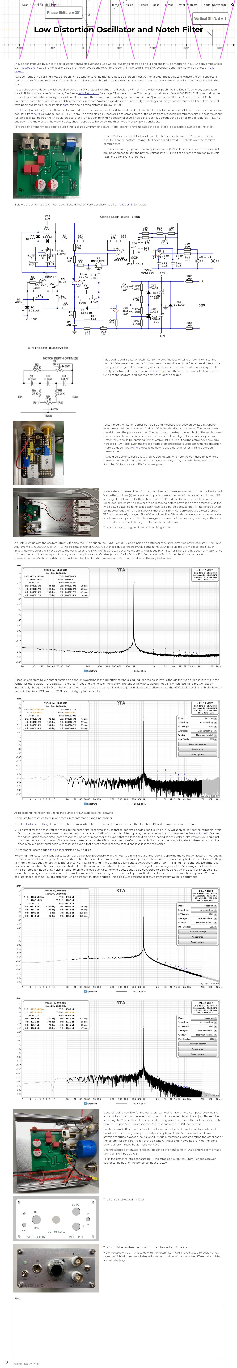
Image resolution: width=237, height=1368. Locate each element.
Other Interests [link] (187, 4)
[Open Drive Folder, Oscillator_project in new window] (217, 1309)
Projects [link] (142, 4)
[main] (118, 29)
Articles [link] (128, 4)
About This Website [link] (214, 4)
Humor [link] (168, 4)
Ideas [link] (155, 4)
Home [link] (115, 4)
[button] (233, 5)
